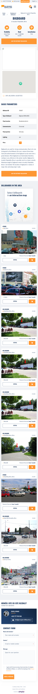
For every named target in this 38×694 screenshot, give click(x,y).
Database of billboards (13, 14)
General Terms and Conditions (18, 689)
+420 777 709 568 (16, 616)
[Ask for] (32, 260)
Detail (15, 260)
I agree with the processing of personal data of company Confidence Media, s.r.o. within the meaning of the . (20, 669)
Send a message (8, 676)
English (33, 1)
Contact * (5, 640)
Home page (3, 14)
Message (5, 649)
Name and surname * (8, 631)
